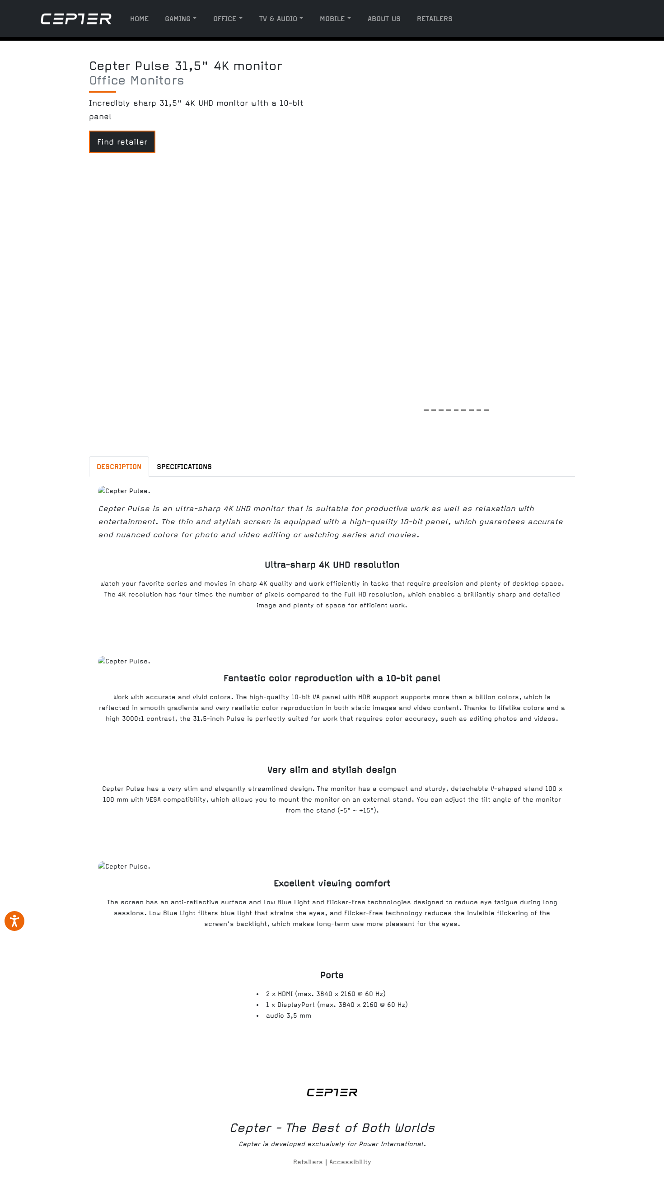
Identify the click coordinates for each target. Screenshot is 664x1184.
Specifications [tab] (184, 466)
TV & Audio (278, 18)
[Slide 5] (456, 407)
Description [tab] (119, 466)
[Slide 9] (486, 407)
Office (224, 18)
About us (384, 18)
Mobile (332, 18)
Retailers (435, 18)
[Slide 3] (441, 407)
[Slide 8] (479, 407)
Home (139, 18)
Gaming (178, 18)
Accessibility (350, 1162)
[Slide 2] (433, 407)
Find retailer (122, 141)
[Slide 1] (426, 407)
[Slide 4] (448, 407)
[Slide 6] (463, 407)
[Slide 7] (471, 407)
